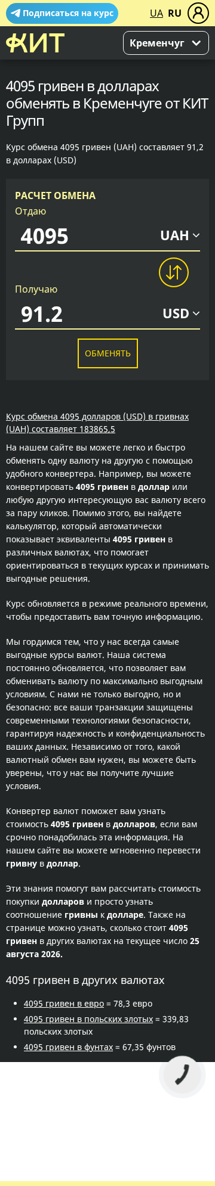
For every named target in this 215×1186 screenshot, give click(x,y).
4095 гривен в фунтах (68, 1047)
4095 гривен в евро (64, 1003)
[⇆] (173, 272)
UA (156, 13)
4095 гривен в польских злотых (88, 1018)
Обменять (108, 353)
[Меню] (198, 13)
